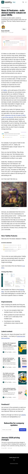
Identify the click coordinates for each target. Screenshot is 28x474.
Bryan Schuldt (5, 30)
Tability (5, 90)
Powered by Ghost (14, 463)
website (23, 415)
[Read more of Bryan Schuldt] (3, 27)
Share (24, 29)
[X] (14, 460)
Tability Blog (12, 457)
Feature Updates (5, 7)
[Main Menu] (26, 2)
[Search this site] (23, 2)
